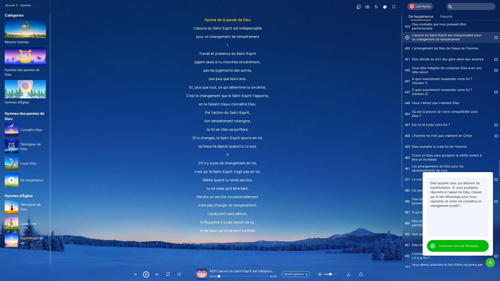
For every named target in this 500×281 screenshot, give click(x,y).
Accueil (10, 5)
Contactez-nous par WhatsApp (459, 245)
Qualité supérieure (294, 274)
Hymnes (25, 5)
